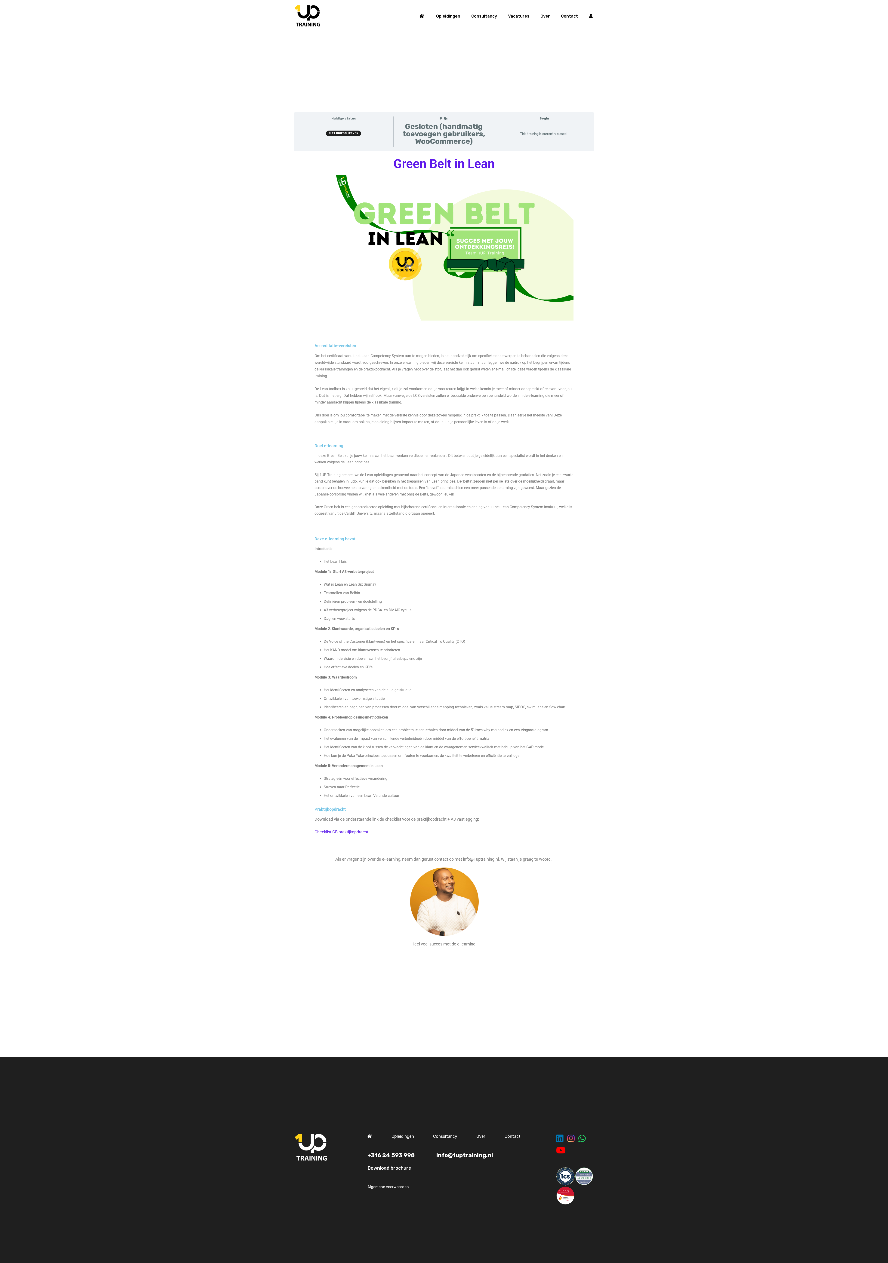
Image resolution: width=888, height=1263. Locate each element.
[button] (464, 16)
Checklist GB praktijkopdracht (341, 831)
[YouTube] (561, 1150)
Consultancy (445, 1136)
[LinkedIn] (560, 1138)
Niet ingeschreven (343, 133)
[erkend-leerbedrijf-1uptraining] (565, 1195)
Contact (513, 1136)
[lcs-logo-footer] (565, 1176)
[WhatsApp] (582, 1138)
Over (480, 1136)
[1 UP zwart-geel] (307, 16)
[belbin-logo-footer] (584, 1176)
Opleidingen (403, 1136)
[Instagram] (571, 1138)
